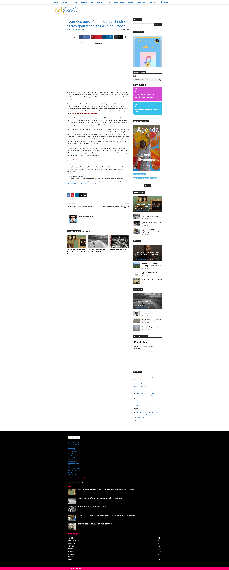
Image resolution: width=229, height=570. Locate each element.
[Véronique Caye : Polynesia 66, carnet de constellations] (136, 328)
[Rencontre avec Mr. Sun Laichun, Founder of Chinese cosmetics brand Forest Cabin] (136, 265)
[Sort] (134, 76)
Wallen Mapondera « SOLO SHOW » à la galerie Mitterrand (151, 312)
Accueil (55, 2)
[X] (82, 482)
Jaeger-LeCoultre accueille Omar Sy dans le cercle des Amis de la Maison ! (147, 254)
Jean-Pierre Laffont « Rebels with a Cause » (92, 507)
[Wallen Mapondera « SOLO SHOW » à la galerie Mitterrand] (136, 313)
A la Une (74, 2)
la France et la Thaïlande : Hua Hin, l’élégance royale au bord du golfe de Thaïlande (151, 230)
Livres (108, 2)
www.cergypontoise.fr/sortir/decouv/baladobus (81, 183)
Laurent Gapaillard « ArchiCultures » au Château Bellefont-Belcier (152, 320)
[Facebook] (68, 195)
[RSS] (78, 482)
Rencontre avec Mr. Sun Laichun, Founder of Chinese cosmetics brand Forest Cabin (152, 265)
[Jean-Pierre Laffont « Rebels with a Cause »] (119, 241)
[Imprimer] (85, 195)
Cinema (99, 2)
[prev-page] (68, 257)
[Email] (81, 195)
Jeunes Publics (119, 2)
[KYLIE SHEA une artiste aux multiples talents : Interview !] (136, 281)
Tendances (152, 2)
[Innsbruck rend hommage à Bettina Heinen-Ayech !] (72, 526)
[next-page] (71, 257)
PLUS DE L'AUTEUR (87, 231)
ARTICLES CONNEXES (74, 231)
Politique (64, 2)
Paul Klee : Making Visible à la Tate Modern (79, 206)
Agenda (166, 2)
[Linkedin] (77, 195)
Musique (131, 2)
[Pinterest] (72, 195)
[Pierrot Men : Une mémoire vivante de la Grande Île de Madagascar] (98, 241)
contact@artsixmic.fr (80, 478)
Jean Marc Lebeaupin (74, 29)
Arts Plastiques (87, 2)
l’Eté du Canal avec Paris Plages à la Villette (148, 377)
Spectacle (141, 2)
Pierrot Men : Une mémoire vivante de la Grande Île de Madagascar (151, 215)
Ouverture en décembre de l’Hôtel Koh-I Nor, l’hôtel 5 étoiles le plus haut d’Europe (116, 207)
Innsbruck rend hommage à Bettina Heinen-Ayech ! (95, 524)
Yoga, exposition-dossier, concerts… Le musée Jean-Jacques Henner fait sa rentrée (76, 251)
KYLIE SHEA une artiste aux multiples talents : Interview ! (152, 280)
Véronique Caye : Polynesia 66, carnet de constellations (150, 327)
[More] (125, 37)
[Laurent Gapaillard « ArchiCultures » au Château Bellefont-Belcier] (136, 320)
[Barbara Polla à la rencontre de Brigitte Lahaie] (136, 274)
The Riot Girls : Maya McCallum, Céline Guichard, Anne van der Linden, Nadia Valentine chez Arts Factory (148, 415)
